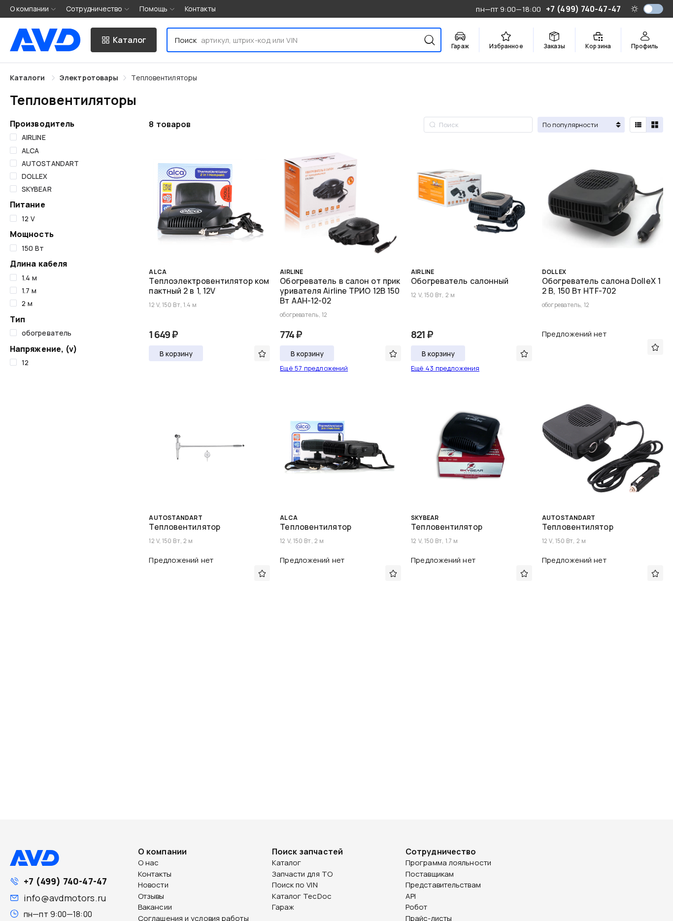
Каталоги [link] (28, 77)
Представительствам (443, 885)
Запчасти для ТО (302, 874)
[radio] (638, 125)
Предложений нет (574, 334)
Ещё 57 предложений (314, 368)
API (410, 896)
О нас (148, 862)
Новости (153, 885)
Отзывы (151, 896)
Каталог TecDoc (302, 896)
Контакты (200, 8)
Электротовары (89, 77)
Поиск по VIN (295, 885)
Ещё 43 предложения (445, 368)
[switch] (653, 9)
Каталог (287, 862)
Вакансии (155, 907)
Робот (416, 907)
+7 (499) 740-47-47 (65, 881)
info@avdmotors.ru (65, 898)
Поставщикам (429, 874)
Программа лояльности (448, 862)
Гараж (283, 907)
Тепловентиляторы (164, 77)
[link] (89, 77)
